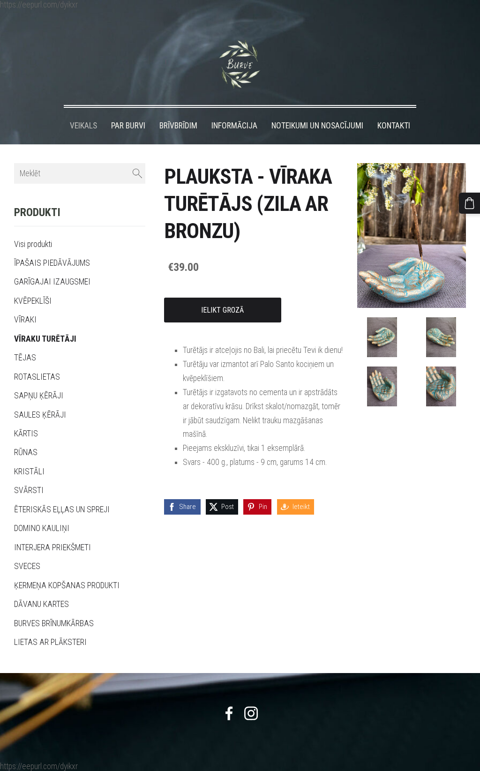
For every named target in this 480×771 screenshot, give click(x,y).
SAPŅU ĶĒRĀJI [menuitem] (38, 395)
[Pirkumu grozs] (469, 203)
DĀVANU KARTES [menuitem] (41, 604)
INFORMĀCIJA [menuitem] (234, 125)
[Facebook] (229, 713)
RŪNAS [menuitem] (26, 452)
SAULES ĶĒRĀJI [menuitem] (40, 414)
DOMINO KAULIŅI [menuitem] (41, 528)
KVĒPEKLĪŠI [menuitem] (33, 301)
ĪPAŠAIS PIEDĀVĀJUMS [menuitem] (52, 263)
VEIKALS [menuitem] (83, 125)
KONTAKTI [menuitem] (393, 125)
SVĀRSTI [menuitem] (29, 490)
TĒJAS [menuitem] (25, 357)
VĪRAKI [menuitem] (25, 319)
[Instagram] (251, 713)
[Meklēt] (137, 174)
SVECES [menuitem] (27, 566)
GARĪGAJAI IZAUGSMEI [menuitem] (52, 281)
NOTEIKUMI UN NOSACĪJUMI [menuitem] (317, 125)
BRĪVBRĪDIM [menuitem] (178, 125)
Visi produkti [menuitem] (33, 244)
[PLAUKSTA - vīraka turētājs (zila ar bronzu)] (382, 337)
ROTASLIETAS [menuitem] (37, 377)
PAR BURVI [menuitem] (128, 125)
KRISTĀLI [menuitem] (29, 471)
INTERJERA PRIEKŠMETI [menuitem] (52, 547)
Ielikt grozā (222, 310)
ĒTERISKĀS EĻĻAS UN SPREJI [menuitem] (62, 509)
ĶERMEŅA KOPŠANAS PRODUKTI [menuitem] (67, 585)
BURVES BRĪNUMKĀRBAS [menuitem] (54, 623)
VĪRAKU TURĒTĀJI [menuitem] (45, 339)
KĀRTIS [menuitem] (26, 433)
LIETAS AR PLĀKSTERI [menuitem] (50, 642)
